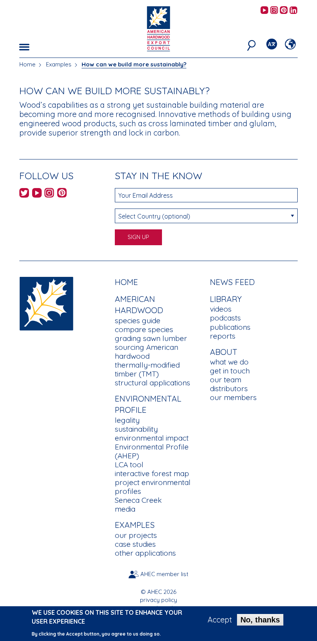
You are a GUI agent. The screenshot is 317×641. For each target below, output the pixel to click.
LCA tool (129, 464)
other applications (145, 553)
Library (226, 299)
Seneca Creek (138, 500)
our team (225, 379)
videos (221, 309)
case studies (135, 544)
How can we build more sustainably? (134, 64)
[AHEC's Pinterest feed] (284, 10)
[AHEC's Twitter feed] (24, 194)
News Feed (232, 282)
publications (230, 327)
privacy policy (158, 600)
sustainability (136, 429)
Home (27, 64)
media (125, 509)
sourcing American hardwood (146, 352)
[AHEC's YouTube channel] (264, 10)
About (223, 352)
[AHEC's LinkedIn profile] (293, 10)
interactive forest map (152, 473)
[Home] (46, 302)
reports (222, 336)
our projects (136, 535)
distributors (229, 388)
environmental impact (152, 438)
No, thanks (260, 620)
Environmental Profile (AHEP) (152, 451)
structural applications (152, 382)
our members (233, 397)
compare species (144, 329)
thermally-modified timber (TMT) (147, 369)
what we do (229, 361)
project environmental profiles (153, 487)
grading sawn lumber (151, 338)
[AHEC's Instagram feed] (274, 10)
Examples (59, 64)
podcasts (225, 317)
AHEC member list (164, 574)
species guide (137, 320)
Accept (220, 620)
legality (127, 420)
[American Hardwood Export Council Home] (158, 28)
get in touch (230, 370)
